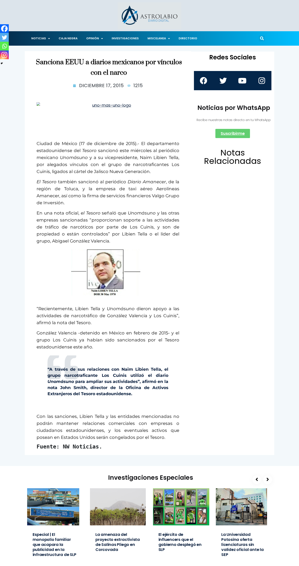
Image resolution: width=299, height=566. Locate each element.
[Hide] (2, 63)
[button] (262, 38)
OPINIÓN (92, 38)
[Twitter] (4, 37)
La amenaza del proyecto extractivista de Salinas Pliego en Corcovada (117, 542)
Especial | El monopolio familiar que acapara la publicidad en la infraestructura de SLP (54, 544)
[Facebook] (4, 28)
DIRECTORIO (188, 38)
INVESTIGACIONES (125, 38)
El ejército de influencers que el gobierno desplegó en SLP (180, 542)
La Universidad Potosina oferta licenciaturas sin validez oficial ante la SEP (242, 544)
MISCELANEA (157, 38)
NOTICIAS (38, 38)
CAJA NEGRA (68, 38)
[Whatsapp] (4, 46)
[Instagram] (4, 54)
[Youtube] (242, 80)
